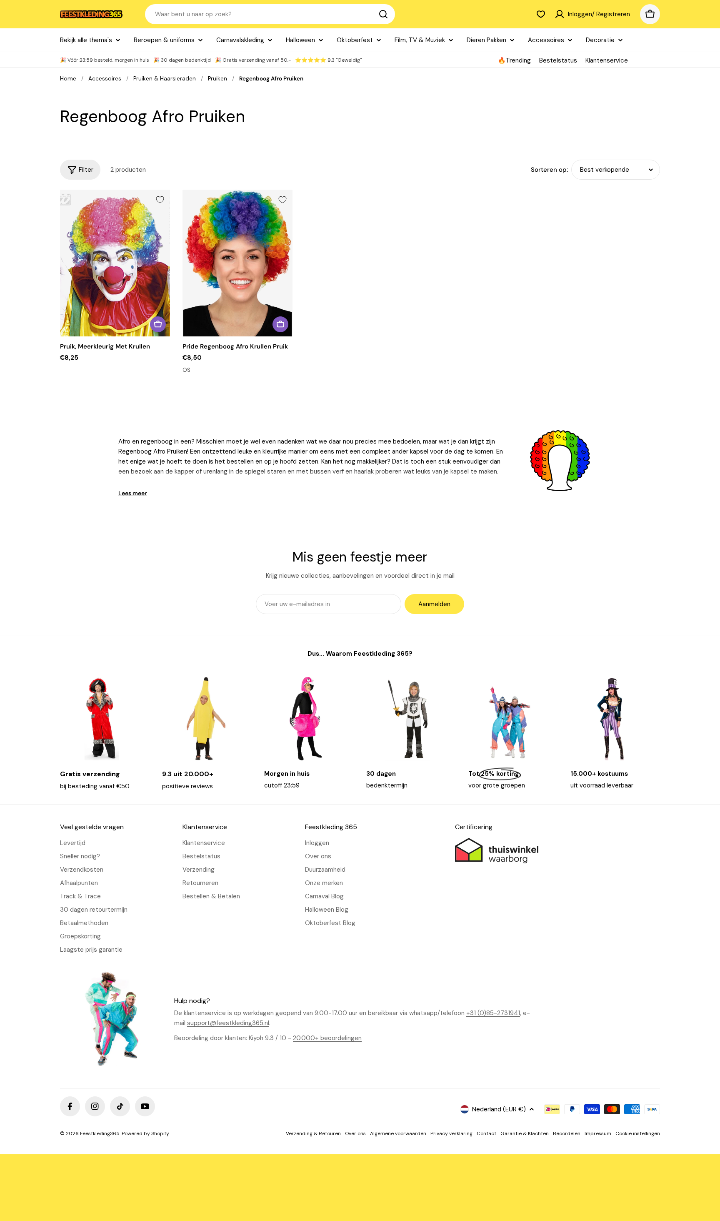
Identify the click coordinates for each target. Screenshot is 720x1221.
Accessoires (104, 78)
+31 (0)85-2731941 (493, 1013)
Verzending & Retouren (313, 1133)
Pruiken (217, 78)
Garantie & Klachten (524, 1133)
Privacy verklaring (451, 1133)
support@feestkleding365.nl (228, 1023)
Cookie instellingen (637, 1133)
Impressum (598, 1133)
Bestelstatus (558, 60)
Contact (486, 1133)
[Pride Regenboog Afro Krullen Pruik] (237, 263)
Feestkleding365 (100, 1133)
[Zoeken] (383, 14)
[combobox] (270, 14)
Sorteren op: (549, 169)
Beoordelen (566, 1133)
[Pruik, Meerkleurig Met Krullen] (115, 263)
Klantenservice (606, 60)
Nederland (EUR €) (499, 1109)
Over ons (355, 1133)
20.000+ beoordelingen (327, 1038)
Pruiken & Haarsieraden (164, 78)
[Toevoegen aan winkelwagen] (158, 324)
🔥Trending (514, 60)
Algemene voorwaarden (398, 1133)
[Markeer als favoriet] (160, 200)
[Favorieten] (541, 14)
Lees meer (132, 493)
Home (68, 78)
